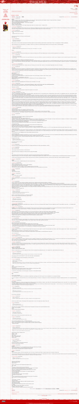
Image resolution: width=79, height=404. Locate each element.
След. (76, 388)
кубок (16, 3)
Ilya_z (13, 286)
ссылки (77, 3)
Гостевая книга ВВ (19, 11)
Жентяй (14, 30)
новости (2, 3)
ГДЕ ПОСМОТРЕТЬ (5, 12)
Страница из (66, 390)
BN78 (13, 38)
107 (71, 390)
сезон (6, 3)
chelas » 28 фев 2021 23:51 (17, 327)
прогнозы (59, 3)
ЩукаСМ (14, 316)
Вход (76, 12)
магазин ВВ (40, 3)
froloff (13, 181)
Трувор (14, 221)
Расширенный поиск (75, 9)
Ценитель (14, 83)
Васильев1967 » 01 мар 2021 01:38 (18, 260)
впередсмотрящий (15, 356)
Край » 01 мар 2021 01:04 (17, 191)
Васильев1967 (14, 251)
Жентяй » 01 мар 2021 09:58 (17, 47)
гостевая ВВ (47, 3)
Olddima (14, 168)
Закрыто (12, 16)
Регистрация (73, 12)
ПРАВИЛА (5, 14)
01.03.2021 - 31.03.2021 (15, 15)
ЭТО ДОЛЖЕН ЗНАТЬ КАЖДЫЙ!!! (5, 11)
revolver (14, 66)
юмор (69, 3)
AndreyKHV (14, 197)
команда (27, 3)
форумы (53, 3)
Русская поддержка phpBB (44, 395)
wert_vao (14, 54)
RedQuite (14, 246)
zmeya (13, 144)
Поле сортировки (43, 388)
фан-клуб (65, 3)
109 (74, 390)
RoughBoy (14, 173)
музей (72, 3)
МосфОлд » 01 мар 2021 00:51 (17, 312)
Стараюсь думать (15, 237)
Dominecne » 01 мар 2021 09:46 (17, 56)
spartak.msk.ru (49, 403)
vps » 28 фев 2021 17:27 (17, 297)
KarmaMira (14, 234)
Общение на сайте (14, 11)
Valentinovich (14, 88)
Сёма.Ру (76, 401)
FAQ (70, 12)
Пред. (12, 388)
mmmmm (14, 259)
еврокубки (21, 3)
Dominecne (14, 91)
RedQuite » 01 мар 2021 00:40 (17, 318)
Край (13, 302)
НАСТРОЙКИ (5, 15)
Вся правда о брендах (44, 398)
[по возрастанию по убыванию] (55, 388)
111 (76, 390)
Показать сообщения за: (33, 388)
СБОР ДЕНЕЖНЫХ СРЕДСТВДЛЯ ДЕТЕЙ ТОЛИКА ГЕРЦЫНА (5, 19)
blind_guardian (14, 26)
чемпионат (11, 3)
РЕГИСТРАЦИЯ (5, 16)
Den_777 (14, 210)
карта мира (33, 3)
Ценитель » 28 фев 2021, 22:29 (17, 340)
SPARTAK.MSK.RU (30, 403)
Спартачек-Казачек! (15, 203)
